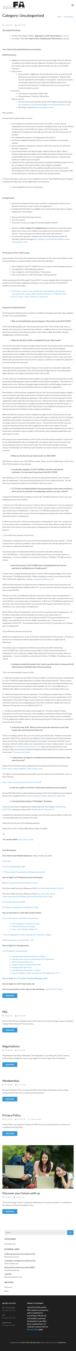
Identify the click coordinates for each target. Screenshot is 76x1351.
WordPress (62, 1342)
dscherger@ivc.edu (61, 104)
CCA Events (16, 291)
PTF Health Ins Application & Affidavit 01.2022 (20, 907)
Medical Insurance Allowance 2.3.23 (24, 883)
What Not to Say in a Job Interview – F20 (18, 940)
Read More (10, 995)
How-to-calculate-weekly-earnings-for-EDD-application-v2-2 (35, 973)
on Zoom (64, 36)
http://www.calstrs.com (13, 1277)
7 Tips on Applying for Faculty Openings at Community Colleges (26, 935)
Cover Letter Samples (20, 929)
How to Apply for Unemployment (15, 951)
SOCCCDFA (25, 1342)
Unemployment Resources (22, 967)
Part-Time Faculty (8, 1307)
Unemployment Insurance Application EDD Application (33, 959)
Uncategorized (9, 1244)
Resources (8, 1287)
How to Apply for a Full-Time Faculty (26, 924)
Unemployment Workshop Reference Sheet (29, 956)
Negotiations (11, 1046)
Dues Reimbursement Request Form (27, 747)
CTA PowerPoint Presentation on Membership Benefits (23, 872)
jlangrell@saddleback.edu (43, 579)
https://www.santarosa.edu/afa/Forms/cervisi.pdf (21, 782)
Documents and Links (21, 752)
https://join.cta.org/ (25, 839)
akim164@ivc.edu (45, 104)
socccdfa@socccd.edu (27, 104)
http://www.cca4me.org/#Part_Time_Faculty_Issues (22, 768)
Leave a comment (35, 1119)
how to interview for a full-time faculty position (20, 918)
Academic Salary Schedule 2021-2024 (26, 965)
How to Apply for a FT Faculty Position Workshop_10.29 (24, 978)
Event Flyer (6, 861)
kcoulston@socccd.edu (45, 107)
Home (59, 16)
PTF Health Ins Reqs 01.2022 (13, 902)
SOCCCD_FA (22, 25)
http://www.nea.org (11, 1270)
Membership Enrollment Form (42, 809)
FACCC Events (17, 297)
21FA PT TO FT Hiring (54, 989)
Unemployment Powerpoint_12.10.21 (26, 970)
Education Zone (35, 1342)
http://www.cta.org (11, 1257)
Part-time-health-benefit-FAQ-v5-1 (50, 888)
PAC (5, 1011)
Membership (10, 1080)
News (6, 1291)
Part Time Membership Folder (14, 866)
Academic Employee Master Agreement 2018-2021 (45, 796)
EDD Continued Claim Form (22, 962)
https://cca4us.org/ (11, 1263)
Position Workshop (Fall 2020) (23, 926)
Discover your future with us (21, 1193)
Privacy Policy (11, 1115)
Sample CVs (33, 929)
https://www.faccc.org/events (36, 297)
